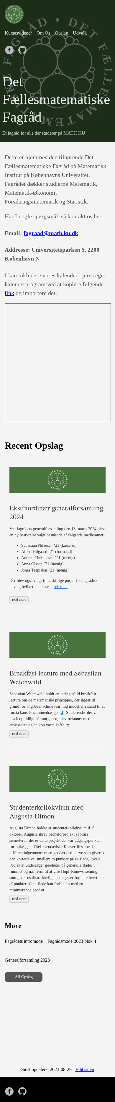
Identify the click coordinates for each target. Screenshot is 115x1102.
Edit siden (84, 1069)
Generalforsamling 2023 (27, 960)
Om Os (43, 32)
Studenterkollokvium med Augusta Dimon (46, 811)
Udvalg (80, 32)
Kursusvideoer (18, 32)
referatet (61, 587)
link (9, 293)
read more (19, 600)
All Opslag (24, 977)
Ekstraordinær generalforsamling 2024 (56, 512)
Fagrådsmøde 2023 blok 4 (71, 941)
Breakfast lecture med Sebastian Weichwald (55, 677)
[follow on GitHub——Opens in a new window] (23, 48)
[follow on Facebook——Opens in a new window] (11, 48)
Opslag (61, 32)
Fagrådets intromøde (24, 941)
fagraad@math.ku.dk (51, 233)
